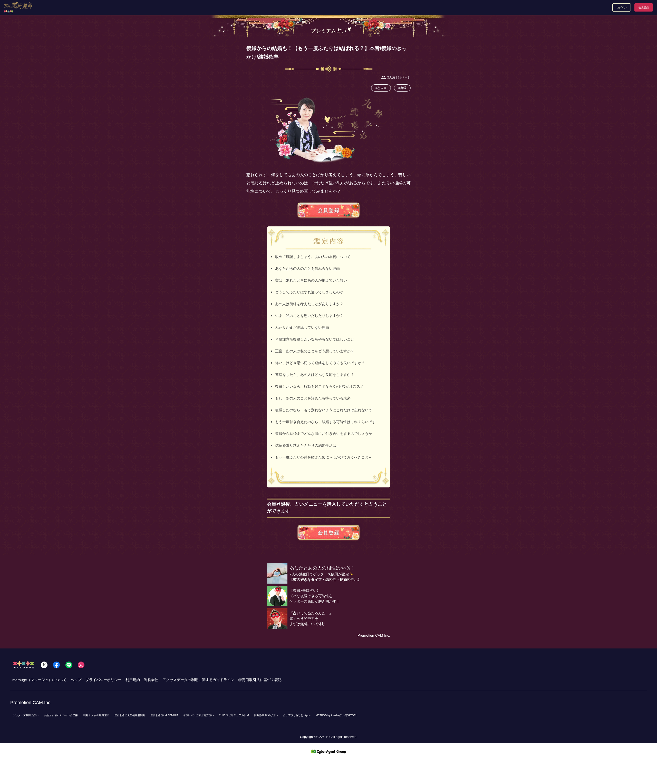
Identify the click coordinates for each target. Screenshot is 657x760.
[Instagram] (81, 665)
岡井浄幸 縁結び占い (266, 715)
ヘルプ (76, 680)
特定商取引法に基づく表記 (260, 680)
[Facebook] (56, 665)
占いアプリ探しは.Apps (297, 715)
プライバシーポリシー (103, 680)
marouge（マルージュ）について (39, 680)
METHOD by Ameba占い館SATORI (336, 715)
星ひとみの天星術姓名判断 (129, 715)
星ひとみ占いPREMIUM (164, 715)
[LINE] (69, 665)
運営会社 (151, 680)
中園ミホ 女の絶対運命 (96, 715)
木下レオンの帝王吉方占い (198, 715)
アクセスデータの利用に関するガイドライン (198, 680)
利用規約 (132, 680)
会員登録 (644, 7)
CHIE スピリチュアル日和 (234, 715)
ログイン (621, 7)
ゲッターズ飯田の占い (25, 715)
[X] (44, 665)
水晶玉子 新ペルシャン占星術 (61, 715)
